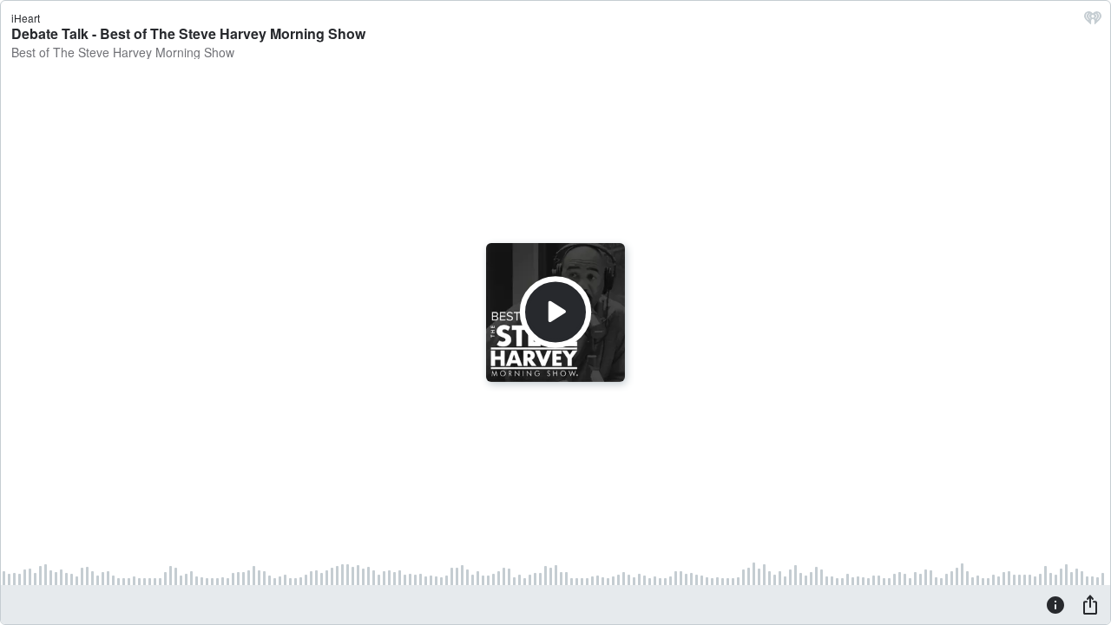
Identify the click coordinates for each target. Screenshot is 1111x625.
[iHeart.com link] (1092, 22)
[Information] (1055, 604)
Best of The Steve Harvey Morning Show (122, 52)
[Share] (1090, 604)
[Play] (555, 312)
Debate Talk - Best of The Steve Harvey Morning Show (188, 33)
